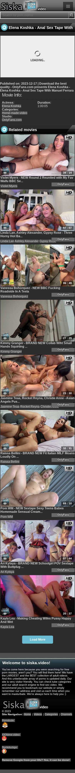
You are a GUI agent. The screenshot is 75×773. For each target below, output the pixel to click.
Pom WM (6, 516)
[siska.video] (37, 6)
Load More (37, 639)
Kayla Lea (7, 626)
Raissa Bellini (9, 461)
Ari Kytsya (7, 571)
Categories (51, 714)
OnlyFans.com (12, 119)
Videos (38, 714)
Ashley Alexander (27, 241)
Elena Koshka (11, 106)
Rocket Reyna (30, 406)
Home (27, 714)
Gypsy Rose (47, 241)
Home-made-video (14, 113)
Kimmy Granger (11, 351)
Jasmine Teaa (9, 406)
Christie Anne (49, 406)
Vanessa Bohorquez (14, 296)
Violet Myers (8, 186)
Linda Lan (7, 241)
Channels (66, 714)
